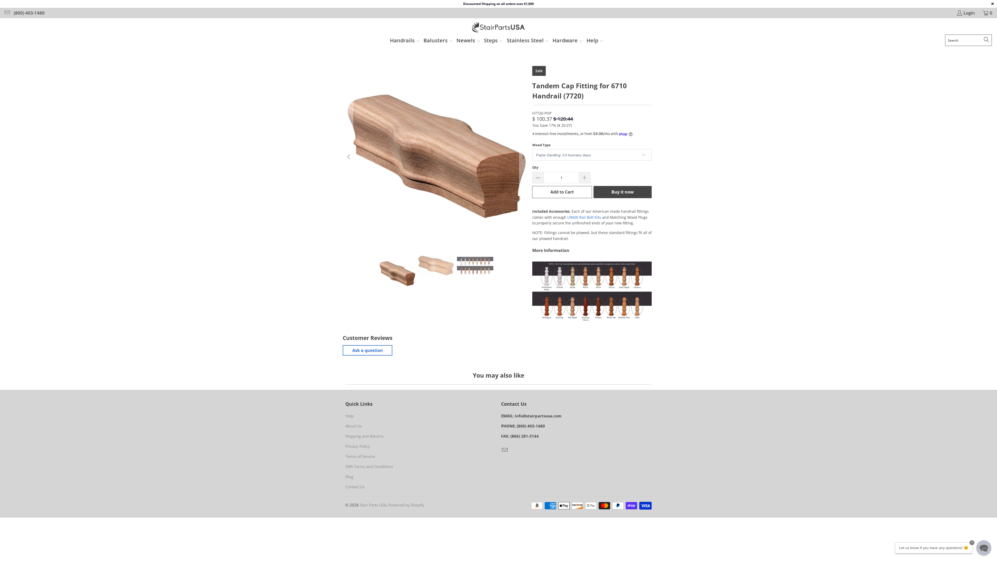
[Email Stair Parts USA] (7, 13)
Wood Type (541, 145)
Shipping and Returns (364, 436)
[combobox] (968, 40)
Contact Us (355, 486)
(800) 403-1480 (29, 13)
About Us (353, 426)
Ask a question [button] (367, 350)
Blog (349, 476)
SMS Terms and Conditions (369, 466)
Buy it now (622, 192)
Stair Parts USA (373, 504)
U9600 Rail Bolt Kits (584, 217)
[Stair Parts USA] (498, 28)
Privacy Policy (357, 446)
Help (349, 415)
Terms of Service (360, 456)
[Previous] (349, 157)
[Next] (523, 157)
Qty (535, 167)
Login (969, 13)
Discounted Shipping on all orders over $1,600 (498, 4)
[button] (405, 41)
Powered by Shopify (406, 504)
